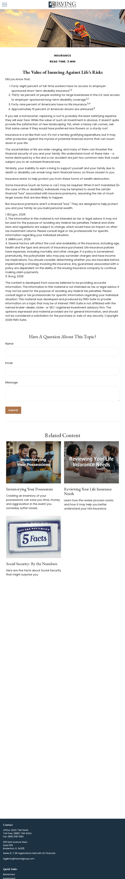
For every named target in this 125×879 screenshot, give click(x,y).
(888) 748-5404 (23, 833)
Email (8, 363)
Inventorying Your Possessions (29, 489)
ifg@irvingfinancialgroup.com (18, 858)
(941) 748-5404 (19, 830)
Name (9, 344)
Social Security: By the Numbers (31, 563)
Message (11, 382)
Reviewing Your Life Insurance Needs (88, 491)
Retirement (9, 874)
